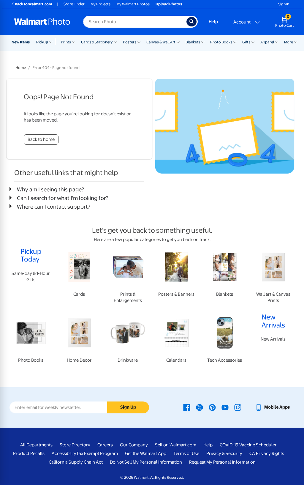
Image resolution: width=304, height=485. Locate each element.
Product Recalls (29, 453)
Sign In (283, 4)
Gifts (246, 42)
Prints (66, 42)
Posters (129, 42)
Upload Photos (169, 4)
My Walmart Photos (133, 4)
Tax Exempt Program (97, 453)
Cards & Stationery (97, 42)
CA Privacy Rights (266, 453)
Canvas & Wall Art (160, 42)
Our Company (134, 445)
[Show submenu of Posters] (139, 41)
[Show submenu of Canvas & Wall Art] (178, 41)
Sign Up (128, 407)
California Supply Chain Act (76, 462)
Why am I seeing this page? (50, 189)
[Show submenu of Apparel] (276, 41)
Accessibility (64, 453)
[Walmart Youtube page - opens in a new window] (225, 407)
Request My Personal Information (222, 462)
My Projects (100, 4)
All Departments (36, 445)
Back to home (41, 139)
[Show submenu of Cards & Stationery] (115, 41)
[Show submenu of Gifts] (253, 41)
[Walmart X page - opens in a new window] (199, 407)
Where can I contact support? (53, 206)
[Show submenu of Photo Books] (235, 41)
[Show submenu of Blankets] (203, 41)
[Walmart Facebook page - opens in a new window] (186, 407)
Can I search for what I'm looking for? (62, 198)
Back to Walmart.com (33, 4)
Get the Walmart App (145, 453)
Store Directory (75, 445)
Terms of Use (186, 453)
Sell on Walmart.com (175, 445)
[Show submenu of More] (295, 41)
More (288, 42)
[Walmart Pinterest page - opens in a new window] (212, 407)
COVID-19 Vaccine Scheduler (248, 445)
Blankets (193, 42)
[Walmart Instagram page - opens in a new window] (237, 407)
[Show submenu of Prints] (73, 41)
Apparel (267, 42)
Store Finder (74, 4)
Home (20, 67)
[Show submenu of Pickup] (52, 41)
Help (213, 21)
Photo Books (221, 42)
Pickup (42, 42)
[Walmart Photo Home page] (42, 21)
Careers (105, 445)
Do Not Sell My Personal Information (146, 462)
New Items (21, 42)
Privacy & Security (224, 453)
